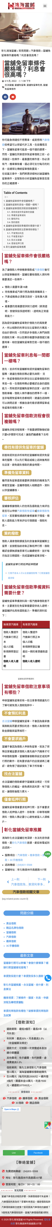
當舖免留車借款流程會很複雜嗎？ (22, 208)
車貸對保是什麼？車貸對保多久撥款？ (24, 976)
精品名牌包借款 (15, 927)
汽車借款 (36, 50)
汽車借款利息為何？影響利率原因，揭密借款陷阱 (26, 1202)
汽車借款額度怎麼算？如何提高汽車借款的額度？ (26, 1207)
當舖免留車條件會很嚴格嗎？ (20, 201)
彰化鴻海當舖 (8, 50)
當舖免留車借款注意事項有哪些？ (22, 229)
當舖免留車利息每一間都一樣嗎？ (22, 204)
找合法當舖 (16, 240)
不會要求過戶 (17, 236)
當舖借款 (11, 932)
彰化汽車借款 (19, 842)
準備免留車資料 (18, 215)
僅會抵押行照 (17, 243)
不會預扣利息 (17, 233)
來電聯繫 (26, 37)
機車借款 (35, 855)
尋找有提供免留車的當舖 (22, 212)
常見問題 (24, 50)
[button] (45, 6)
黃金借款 (11, 923)
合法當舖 (9, 85)
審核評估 (15, 219)
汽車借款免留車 (26, 510)
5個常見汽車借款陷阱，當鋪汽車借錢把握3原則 (25, 1212)
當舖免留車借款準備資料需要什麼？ (23, 225)
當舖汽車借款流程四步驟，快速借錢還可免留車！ (26, 1196)
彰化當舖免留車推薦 (16, 247)
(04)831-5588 (24, 864)
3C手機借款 (16, 860)
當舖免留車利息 (34, 85)
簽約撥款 (15, 222)
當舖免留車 (20, 85)
